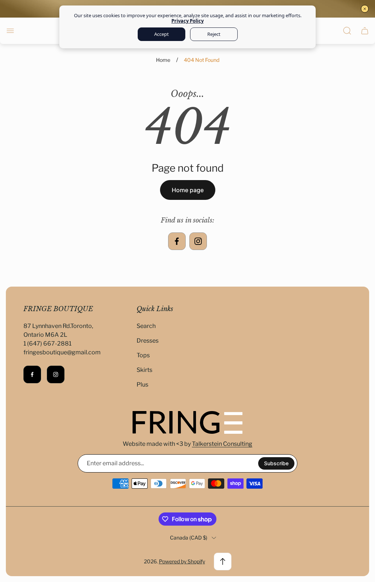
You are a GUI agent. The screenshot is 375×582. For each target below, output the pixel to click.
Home (163, 60)
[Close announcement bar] (364, 8)
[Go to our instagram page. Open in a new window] (198, 241)
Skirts (144, 369)
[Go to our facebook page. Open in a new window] (177, 241)
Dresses (148, 340)
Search (146, 325)
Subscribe (276, 463)
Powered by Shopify (182, 561)
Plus (142, 384)
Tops (143, 355)
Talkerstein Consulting (222, 443)
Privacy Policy (187, 21)
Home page (188, 190)
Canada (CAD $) (188, 537)
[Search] (347, 31)
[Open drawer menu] (10, 30)
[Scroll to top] (222, 561)
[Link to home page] (187, 422)
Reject (213, 34)
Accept (161, 34)
